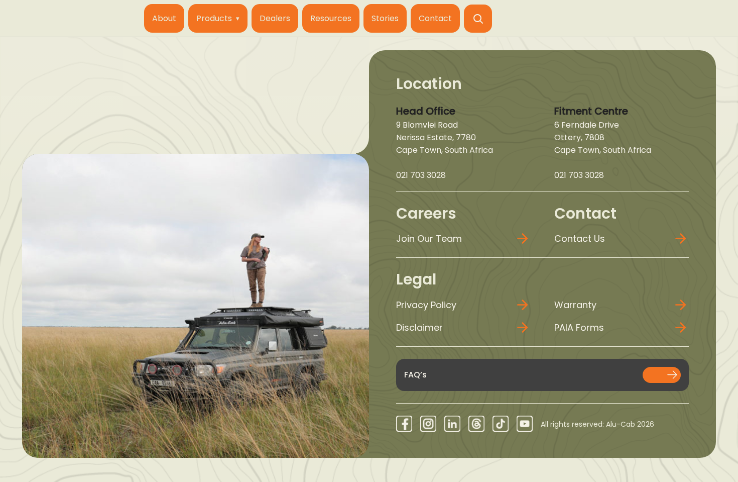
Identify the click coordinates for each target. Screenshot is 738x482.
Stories (385, 18)
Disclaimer (419, 327)
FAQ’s (415, 374)
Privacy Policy (426, 305)
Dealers (275, 18)
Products (214, 18)
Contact (435, 18)
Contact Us (579, 238)
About (164, 18)
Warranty (575, 305)
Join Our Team (429, 238)
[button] (478, 19)
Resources (330, 18)
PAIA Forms (579, 327)
